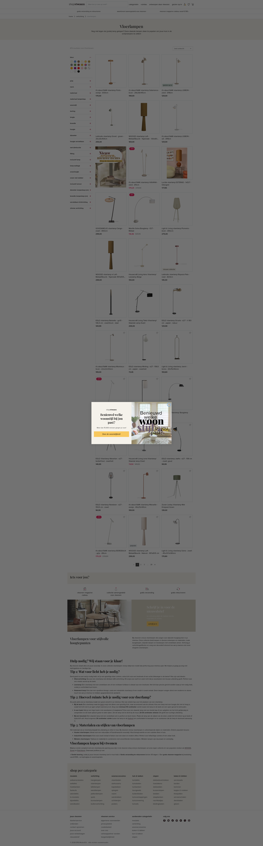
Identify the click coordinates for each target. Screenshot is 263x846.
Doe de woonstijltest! (111, 434)
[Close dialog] (169, 404)
